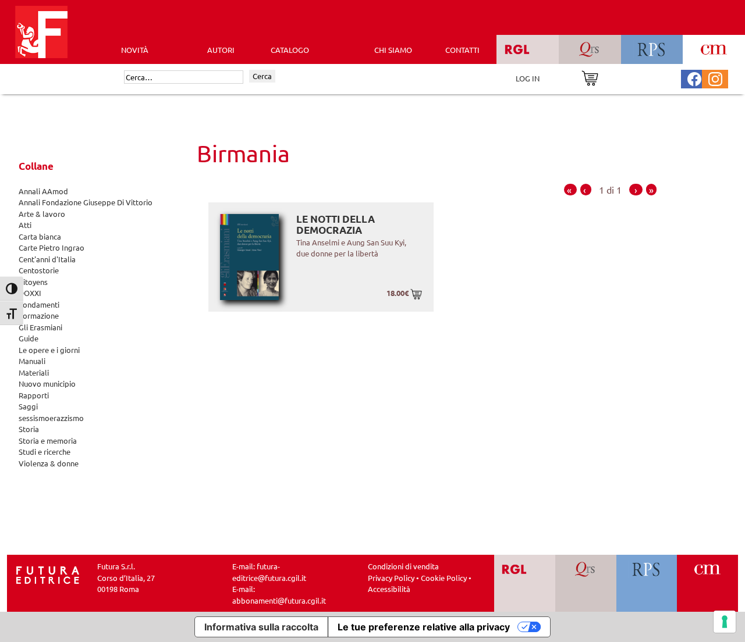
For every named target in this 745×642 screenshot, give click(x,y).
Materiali (34, 372)
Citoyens (33, 282)
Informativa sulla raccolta (261, 627)
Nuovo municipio (47, 383)
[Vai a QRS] (585, 583)
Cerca (262, 76)
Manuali (32, 361)
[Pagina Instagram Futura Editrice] (715, 78)
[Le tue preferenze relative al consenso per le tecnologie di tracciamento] (725, 622)
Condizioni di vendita (403, 566)
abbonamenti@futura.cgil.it (279, 600)
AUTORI (221, 50)
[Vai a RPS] (647, 583)
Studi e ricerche (44, 451)
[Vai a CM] (707, 583)
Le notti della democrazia (335, 225)
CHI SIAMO (393, 50)
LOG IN (528, 78)
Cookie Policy (444, 578)
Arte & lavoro (42, 214)
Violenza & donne (49, 463)
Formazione (39, 315)
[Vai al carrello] (589, 77)
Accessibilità (389, 589)
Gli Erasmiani (40, 327)
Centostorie (39, 270)
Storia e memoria (48, 440)
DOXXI (30, 293)
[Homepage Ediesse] (47, 574)
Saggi (28, 406)
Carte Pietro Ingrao (51, 247)
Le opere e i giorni (49, 350)
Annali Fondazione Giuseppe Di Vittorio (85, 202)
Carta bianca (40, 236)
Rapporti (34, 395)
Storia (29, 429)
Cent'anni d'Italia (47, 259)
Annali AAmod (43, 191)
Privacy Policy (391, 578)
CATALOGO (290, 50)
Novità (134, 50)
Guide (28, 338)
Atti (25, 225)
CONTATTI (462, 50)
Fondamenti (39, 304)
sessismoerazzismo (51, 418)
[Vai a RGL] (524, 583)
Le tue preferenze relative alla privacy (424, 627)
